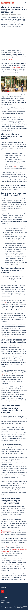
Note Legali (20, 607)
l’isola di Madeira (16, 67)
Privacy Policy (12, 607)
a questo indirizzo (6, 374)
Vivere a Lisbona (6, 531)
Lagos (6, 546)
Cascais (3, 532)
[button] (22, 2)
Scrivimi (3, 600)
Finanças (3, 302)
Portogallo (10, 59)
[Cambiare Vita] (8, 2)
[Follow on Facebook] (2, 591)
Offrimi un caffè (5, 602)
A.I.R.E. (16, 166)
